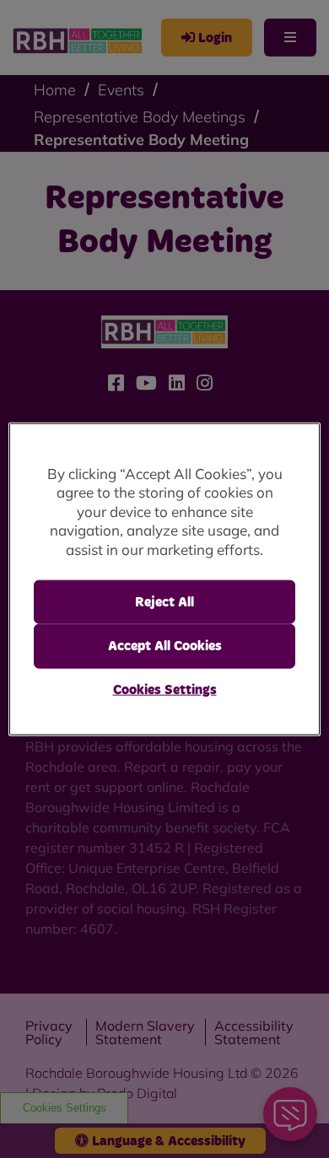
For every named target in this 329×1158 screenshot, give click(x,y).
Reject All (164, 602)
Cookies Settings (165, 689)
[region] (164, 579)
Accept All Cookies (165, 646)
